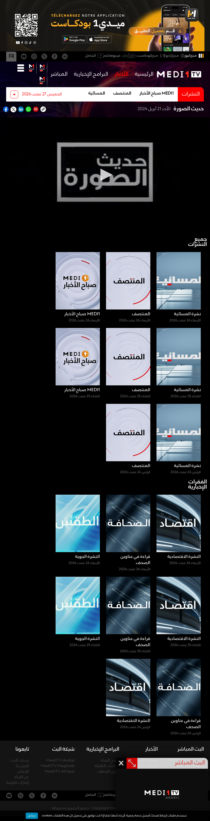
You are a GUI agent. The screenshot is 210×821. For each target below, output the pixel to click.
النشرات (191, 94)
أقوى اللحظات (108, 771)
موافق (32, 815)
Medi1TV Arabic (60, 760)
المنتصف (122, 93)
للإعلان (23, 771)
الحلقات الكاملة (107, 766)
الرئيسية (144, 74)
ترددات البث (20, 760)
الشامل (90, 55)
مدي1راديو (172, 55)
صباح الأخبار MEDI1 (156, 93)
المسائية (96, 93)
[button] (105, 175)
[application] (105, 174)
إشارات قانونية (17, 783)
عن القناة (21, 777)
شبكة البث (63, 749)
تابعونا (22, 749)
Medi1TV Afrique (60, 771)
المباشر (58, 74)
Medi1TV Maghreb (58, 766)
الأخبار (121, 74)
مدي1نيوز (190, 55)
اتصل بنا (22, 766)
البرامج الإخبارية (91, 74)
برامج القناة (110, 760)
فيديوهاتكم (112, 55)
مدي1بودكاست (148, 55)
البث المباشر (190, 749)
